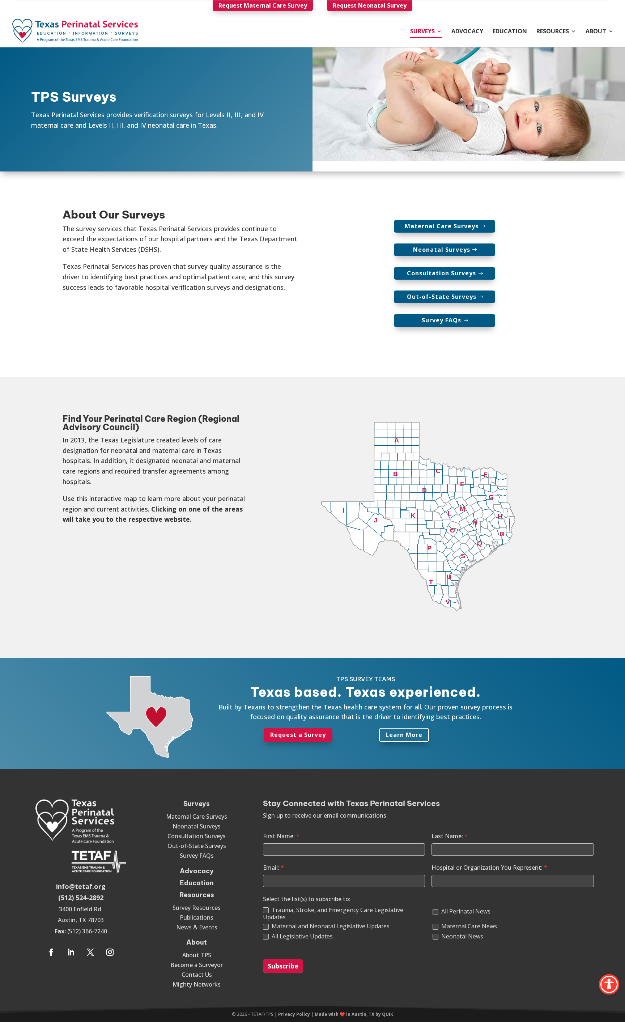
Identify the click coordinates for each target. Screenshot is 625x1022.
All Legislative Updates (301, 936)
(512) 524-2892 (80, 897)
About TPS (196, 955)
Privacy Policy (294, 1014)
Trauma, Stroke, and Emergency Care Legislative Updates (333, 913)
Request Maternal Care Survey (262, 5)
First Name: (281, 836)
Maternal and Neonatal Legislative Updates (330, 926)
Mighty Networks (197, 984)
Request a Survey (298, 735)
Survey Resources (197, 908)
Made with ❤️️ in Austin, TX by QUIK (354, 1014)
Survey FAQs (441, 320)
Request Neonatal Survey (370, 5)
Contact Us (197, 975)
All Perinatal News (465, 911)
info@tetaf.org (81, 886)
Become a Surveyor (196, 965)
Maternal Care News (468, 926)
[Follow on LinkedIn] (71, 952)
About (596, 32)
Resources (552, 32)
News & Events (196, 927)
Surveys (422, 32)
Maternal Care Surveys (442, 226)
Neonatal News (461, 936)
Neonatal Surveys (441, 250)
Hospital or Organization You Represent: (489, 868)
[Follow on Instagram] (110, 952)
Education (510, 32)
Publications (196, 917)
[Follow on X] (90, 952)
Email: (273, 868)
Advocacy (467, 32)
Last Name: (449, 836)
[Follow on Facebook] (51, 952)
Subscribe (283, 966)
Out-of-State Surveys (441, 297)
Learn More (404, 735)
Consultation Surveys (441, 273)
